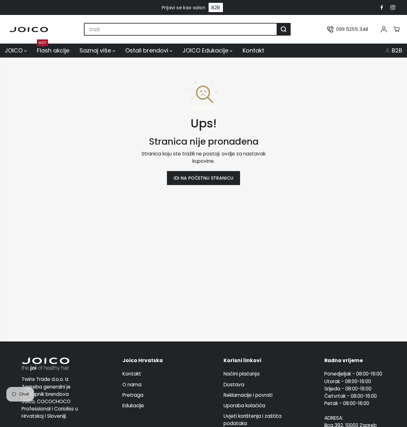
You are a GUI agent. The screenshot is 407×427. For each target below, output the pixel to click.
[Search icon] (284, 29)
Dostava (234, 384)
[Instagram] (392, 7)
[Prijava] (384, 29)
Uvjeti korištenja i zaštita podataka (252, 420)
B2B (215, 7)
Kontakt (253, 50)
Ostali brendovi (147, 50)
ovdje (228, 153)
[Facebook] (381, 7)
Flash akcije (53, 49)
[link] (52, 364)
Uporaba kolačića (244, 405)
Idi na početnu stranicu (203, 178)
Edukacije (133, 405)
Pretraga (132, 395)
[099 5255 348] (347, 29)
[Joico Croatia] (28, 29)
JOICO (14, 50)
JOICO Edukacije (206, 50)
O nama (131, 384)
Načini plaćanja (241, 373)
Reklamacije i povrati (248, 395)
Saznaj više (96, 50)
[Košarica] (396, 29)
